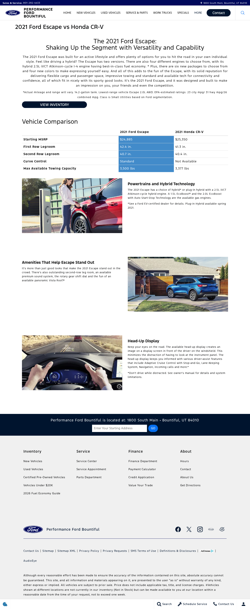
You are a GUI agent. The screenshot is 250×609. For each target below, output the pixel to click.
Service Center (87, 461)
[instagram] (200, 529)
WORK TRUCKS (162, 12)
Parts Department (89, 477)
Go (153, 428)
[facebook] (178, 529)
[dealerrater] (222, 529)
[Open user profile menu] (243, 604)
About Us (186, 477)
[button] (242, 12)
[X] (189, 529)
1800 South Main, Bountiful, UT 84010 (225, 3)
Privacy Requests (115, 551)
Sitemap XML (66, 551)
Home (67, 12)
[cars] (211, 529)
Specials (183, 12)
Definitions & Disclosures (178, 551)
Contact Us (31, 551)
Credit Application (141, 477)
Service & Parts (137, 12)
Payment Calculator (142, 469)
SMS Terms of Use (143, 551)
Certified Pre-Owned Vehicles (44, 477)
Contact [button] (218, 13)
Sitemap (48, 551)
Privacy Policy (89, 551)
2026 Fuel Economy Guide (41, 493)
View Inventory (54, 104)
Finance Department (142, 461)
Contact (185, 469)
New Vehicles (86, 12)
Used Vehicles (110, 12)
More (198, 13)
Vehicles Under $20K (38, 485)
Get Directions (190, 485)
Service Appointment (91, 469)
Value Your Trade (140, 485)
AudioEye (30, 560)
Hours (184, 461)
